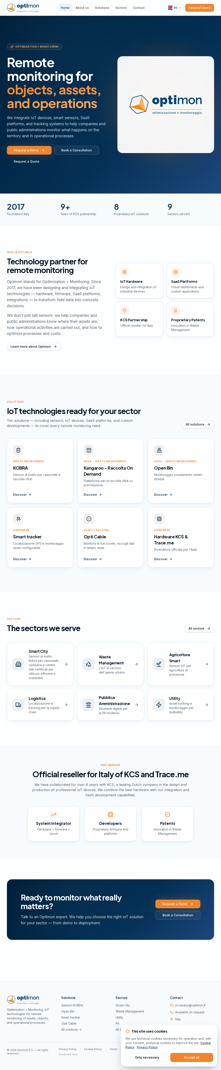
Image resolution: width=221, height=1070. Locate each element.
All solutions (195, 424)
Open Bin (67, 1011)
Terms (113, 1049)
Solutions (102, 8)
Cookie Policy (93, 1049)
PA (117, 1023)
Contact (139, 8)
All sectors (196, 628)
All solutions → (71, 1029)
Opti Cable (68, 1023)
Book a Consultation (76, 150)
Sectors (121, 8)
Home (65, 8)
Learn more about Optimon (31, 346)
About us (82, 8)
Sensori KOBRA (72, 1005)
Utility (119, 1017)
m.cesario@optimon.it (190, 1005)
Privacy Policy (67, 1049)
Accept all (191, 1057)
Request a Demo (26, 150)
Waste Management (130, 1011)
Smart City (123, 1005)
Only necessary (147, 1057)
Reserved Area (68, 1054)
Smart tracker (70, 1017)
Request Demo (200, 8)
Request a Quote (26, 161)
